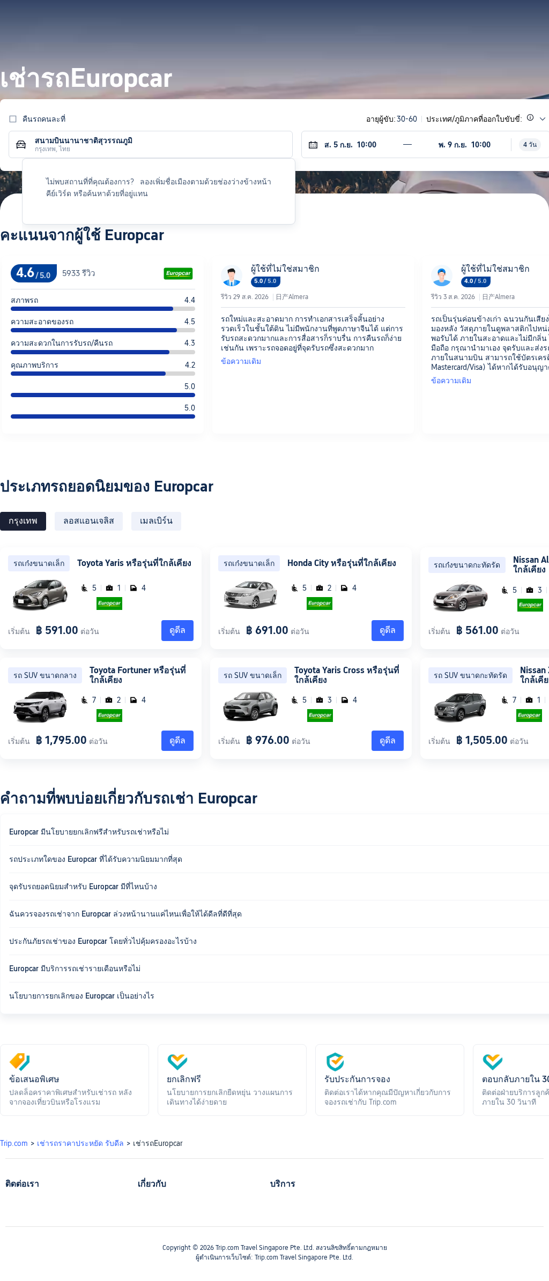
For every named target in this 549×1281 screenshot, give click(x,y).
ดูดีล (177, 630)
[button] (456, 18)
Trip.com (14, 1143)
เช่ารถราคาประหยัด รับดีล (80, 1143)
